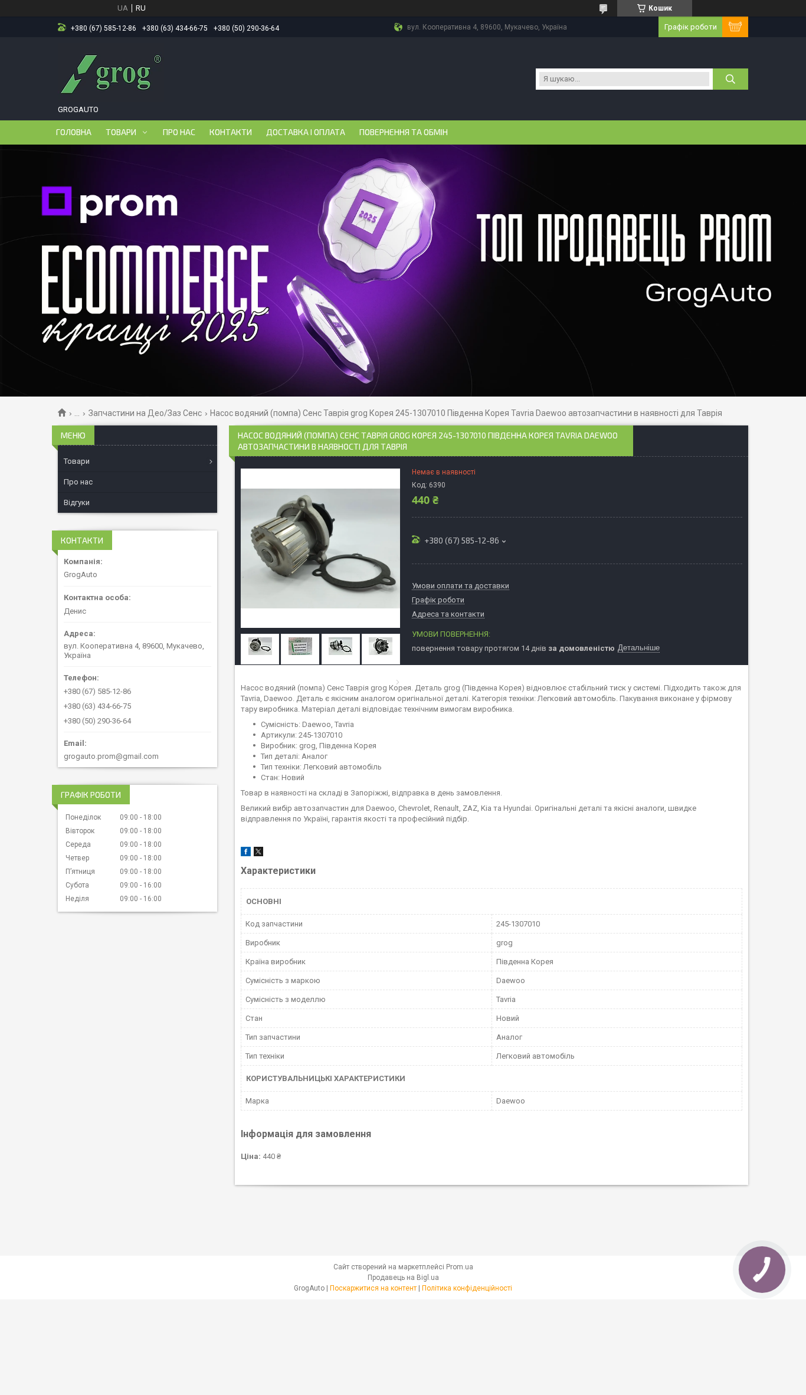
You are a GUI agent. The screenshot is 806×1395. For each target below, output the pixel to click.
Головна (73, 132)
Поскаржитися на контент (373, 1288)
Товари (121, 132)
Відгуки (77, 502)
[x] (258, 853)
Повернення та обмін (403, 132)
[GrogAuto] (111, 72)
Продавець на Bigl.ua (403, 1277)
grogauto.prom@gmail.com (111, 756)
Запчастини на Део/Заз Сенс (145, 413)
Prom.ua (459, 1267)
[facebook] (246, 853)
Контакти (230, 132)
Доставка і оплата (305, 132)
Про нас (179, 132)
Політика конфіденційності (467, 1288)
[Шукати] (730, 79)
